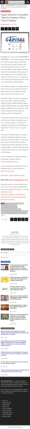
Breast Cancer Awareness (9, 205)
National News (10, 5)
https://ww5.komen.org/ (8, 171)
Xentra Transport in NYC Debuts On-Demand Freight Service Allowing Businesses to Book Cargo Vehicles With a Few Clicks (15, 332)
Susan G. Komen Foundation (18, 213)
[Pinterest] (9, 28)
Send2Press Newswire (14, 189)
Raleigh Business (23, 211)
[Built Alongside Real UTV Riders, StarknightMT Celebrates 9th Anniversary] (5, 307)
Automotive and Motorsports (14, 203)
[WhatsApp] (13, 28)
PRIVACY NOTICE (6, 410)
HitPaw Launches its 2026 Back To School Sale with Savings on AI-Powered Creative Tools (19, 279)
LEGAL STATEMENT (7, 408)
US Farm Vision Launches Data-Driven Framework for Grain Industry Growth (14, 362)
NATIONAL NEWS (6, 416)
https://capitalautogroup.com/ (9, 161)
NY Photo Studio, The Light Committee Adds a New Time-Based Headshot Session (18, 288)
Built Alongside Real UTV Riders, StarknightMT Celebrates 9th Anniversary (19, 306)
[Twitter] (6, 28)
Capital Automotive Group (9, 207)
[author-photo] (15, 226)
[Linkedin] (17, 28)
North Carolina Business (9, 211)
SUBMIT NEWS (6, 404)
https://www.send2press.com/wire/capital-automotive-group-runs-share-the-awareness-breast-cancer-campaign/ (14, 196)
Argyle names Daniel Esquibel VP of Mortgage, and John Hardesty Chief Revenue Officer (19, 297)
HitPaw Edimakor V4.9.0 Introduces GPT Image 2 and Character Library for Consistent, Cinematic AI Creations (15, 353)
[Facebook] (2, 28)
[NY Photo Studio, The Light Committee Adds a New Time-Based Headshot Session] (5, 289)
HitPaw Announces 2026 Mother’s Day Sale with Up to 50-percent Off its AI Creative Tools (15, 370)
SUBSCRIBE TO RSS (7, 412)
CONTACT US (5, 406)
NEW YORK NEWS (6, 414)
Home (2, 5)
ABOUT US (5, 401)
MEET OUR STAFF (6, 402)
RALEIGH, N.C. (5, 213)
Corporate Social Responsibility (11, 209)
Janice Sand (5, 24)
